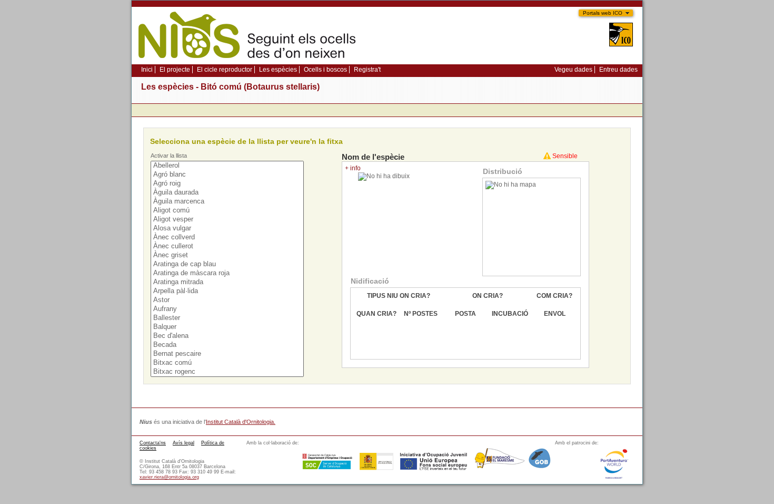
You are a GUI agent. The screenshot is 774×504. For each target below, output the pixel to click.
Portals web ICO (602, 13)
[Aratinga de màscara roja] (227, 273)
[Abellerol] (227, 165)
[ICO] (621, 36)
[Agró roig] (227, 183)
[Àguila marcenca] (227, 201)
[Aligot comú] (227, 210)
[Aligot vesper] (227, 219)
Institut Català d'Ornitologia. (240, 422)
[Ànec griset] (227, 255)
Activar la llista (169, 155)
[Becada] (227, 345)
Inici (147, 69)
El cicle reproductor (224, 69)
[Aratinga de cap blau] (227, 264)
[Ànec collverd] (227, 237)
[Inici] (247, 61)
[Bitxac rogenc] (227, 371)
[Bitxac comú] (227, 362)
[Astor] (227, 300)
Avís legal (183, 442)
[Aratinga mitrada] (227, 282)
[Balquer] (227, 327)
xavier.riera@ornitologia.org (169, 477)
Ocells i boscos (325, 69)
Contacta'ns (153, 442)
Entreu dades (618, 69)
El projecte (175, 69)
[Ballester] (227, 318)
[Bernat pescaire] (227, 354)
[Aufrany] (227, 309)
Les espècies (278, 69)
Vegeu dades (573, 69)
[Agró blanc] (227, 174)
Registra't (367, 69)
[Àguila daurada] (227, 192)
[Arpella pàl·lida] (227, 291)
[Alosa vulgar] (227, 228)
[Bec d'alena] (227, 336)
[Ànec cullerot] (227, 246)
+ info (353, 168)
